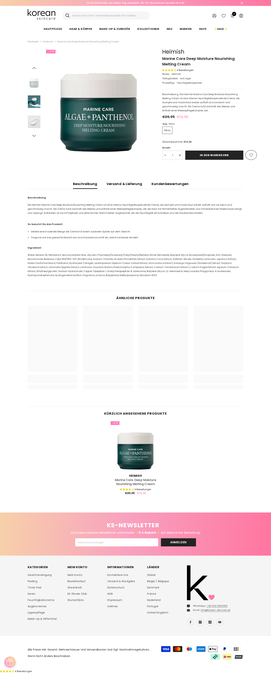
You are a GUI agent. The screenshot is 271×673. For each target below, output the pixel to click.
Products (48, 41)
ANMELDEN (178, 542)
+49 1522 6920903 (216, 605)
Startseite (33, 41)
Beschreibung (85, 184)
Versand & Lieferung (124, 184)
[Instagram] (200, 622)
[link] (52, 381)
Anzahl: (166, 147)
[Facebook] (190, 622)
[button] (34, 68)
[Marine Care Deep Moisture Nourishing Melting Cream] (135, 446)
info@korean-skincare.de (215, 610)
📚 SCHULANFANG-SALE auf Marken (135, 2)
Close (241, 3)
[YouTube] (219, 622)
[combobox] (109, 15)
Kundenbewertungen (170, 184)
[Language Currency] (241, 15)
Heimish (173, 52)
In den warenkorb (214, 155)
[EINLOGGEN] (214, 15)
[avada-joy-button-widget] (9, 662)
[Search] (106, 15)
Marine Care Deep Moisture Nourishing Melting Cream (135, 482)
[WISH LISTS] (224, 15)
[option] (135, 3)
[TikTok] (209, 622)
